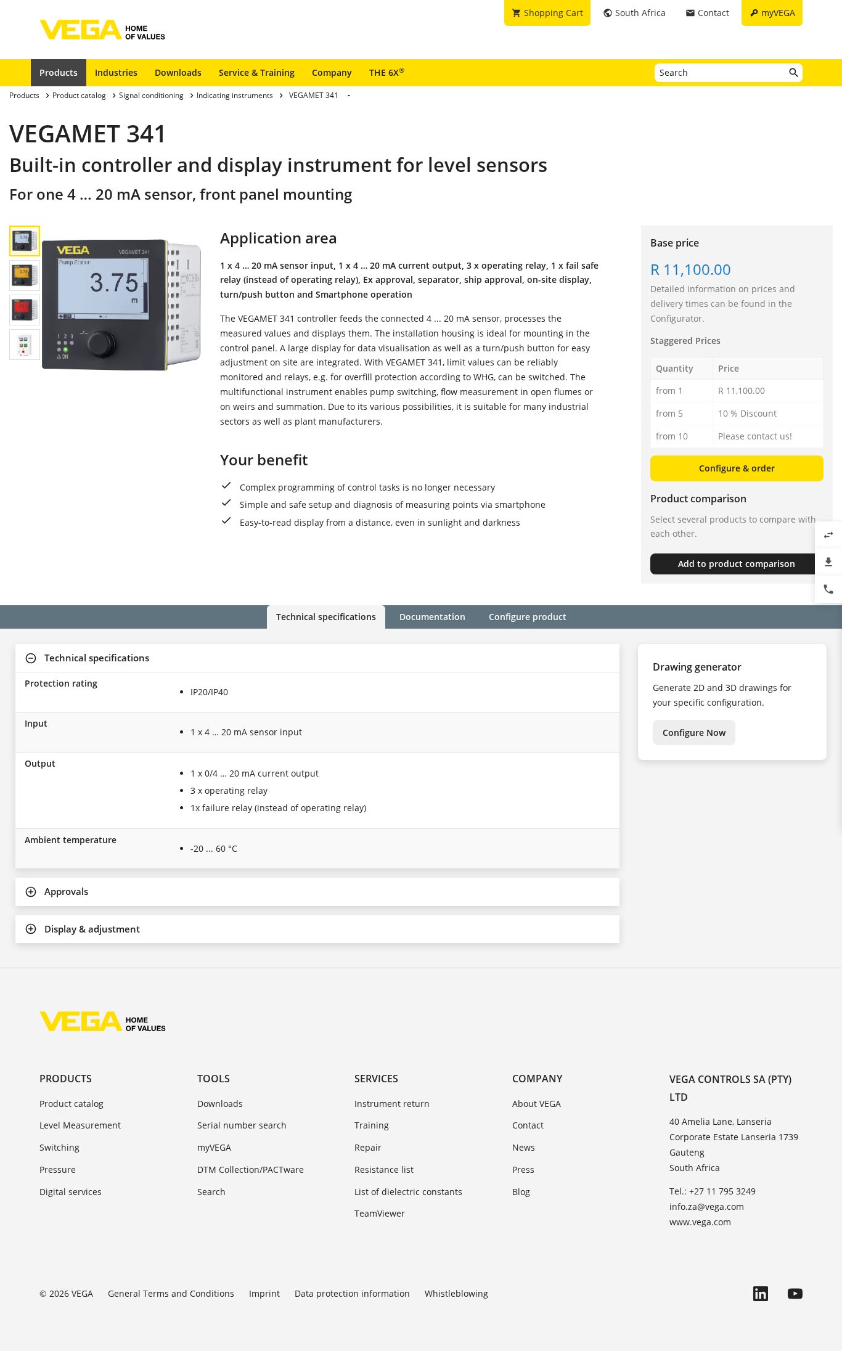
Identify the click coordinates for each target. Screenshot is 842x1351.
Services (376, 1078)
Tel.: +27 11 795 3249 (712, 1191)
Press (523, 1169)
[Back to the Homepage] (102, 1021)
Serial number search (242, 1125)
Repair (368, 1147)
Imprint (264, 1293)
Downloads (178, 72)
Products (58, 72)
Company (332, 72)
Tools (213, 1078)
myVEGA (214, 1147)
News (523, 1147)
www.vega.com (700, 1222)
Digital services (70, 1192)
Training (371, 1125)
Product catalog (71, 1103)
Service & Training (257, 72)
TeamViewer (379, 1213)
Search (211, 1192)
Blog (521, 1192)
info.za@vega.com (706, 1206)
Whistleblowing (456, 1293)
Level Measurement (80, 1125)
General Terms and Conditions (171, 1293)
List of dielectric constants (408, 1192)
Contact (528, 1125)
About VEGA (536, 1103)
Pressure (57, 1169)
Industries (116, 72)
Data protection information (352, 1293)
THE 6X (386, 72)
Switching (59, 1147)
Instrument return (392, 1103)
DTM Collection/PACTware (250, 1169)
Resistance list (384, 1169)
